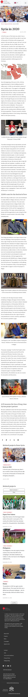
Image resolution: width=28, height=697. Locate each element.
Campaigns (6, 641)
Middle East (7, 465)
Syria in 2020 (7, 467)
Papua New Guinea (9, 514)
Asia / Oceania (8, 512)
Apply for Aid (7, 644)
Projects (6, 636)
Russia (5, 584)
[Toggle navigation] (25, 3)
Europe (6, 581)
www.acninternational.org (13, 683)
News (5, 639)
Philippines (6, 548)
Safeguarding (7, 660)
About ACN (6, 633)
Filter (14, 492)
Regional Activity (8, 24)
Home (2, 24)
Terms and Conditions (9, 655)
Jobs (5, 653)
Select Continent (14, 490)
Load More (14, 603)
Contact (6, 650)
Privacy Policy (7, 658)
